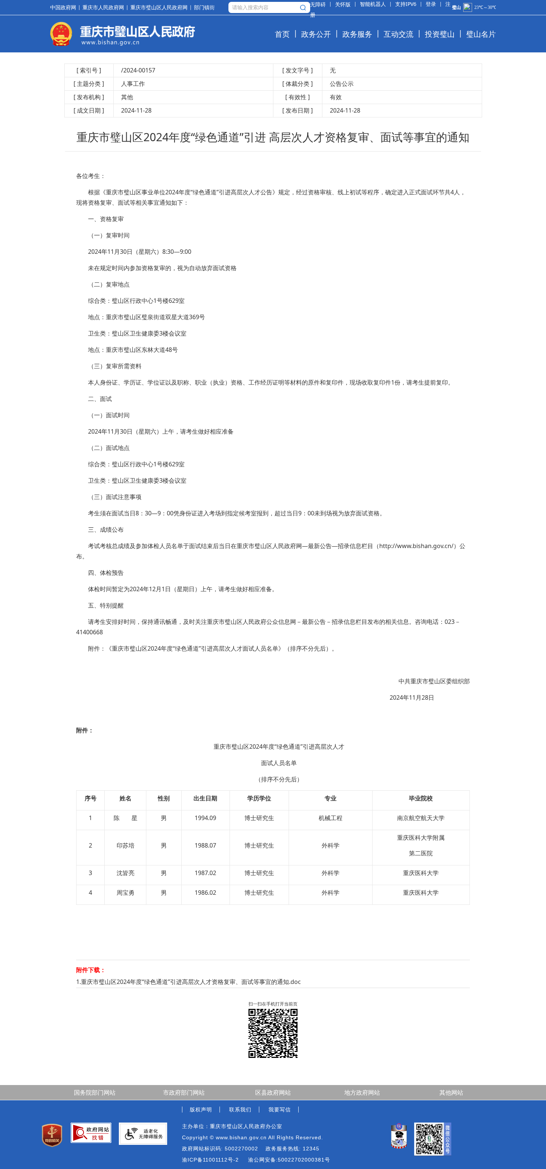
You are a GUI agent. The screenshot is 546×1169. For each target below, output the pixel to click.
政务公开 (316, 34)
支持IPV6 (405, 3)
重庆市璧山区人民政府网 (159, 7)
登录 (431, 3)
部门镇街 (204, 7)
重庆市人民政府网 (103, 7)
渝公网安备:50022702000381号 (289, 1160)
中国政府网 (63, 7)
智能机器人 (373, 3)
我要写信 (280, 1110)
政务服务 (357, 34)
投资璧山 (440, 34)
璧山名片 (481, 34)
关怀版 (343, 4)
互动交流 (398, 34)
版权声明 (201, 1110)
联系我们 (240, 1110)
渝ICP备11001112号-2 (210, 1160)
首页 (282, 34)
